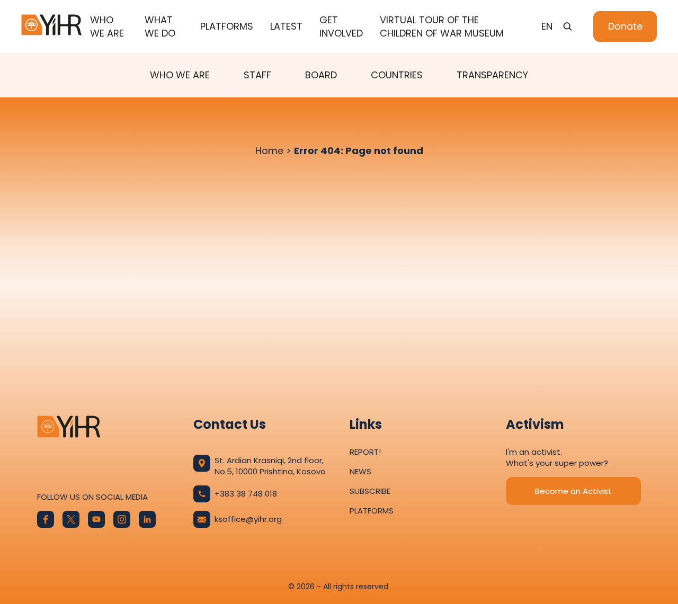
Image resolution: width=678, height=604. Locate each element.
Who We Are (107, 26)
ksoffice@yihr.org (248, 519)
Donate (625, 26)
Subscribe (370, 491)
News (360, 471)
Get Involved (341, 26)
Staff (257, 75)
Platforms (226, 26)
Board (321, 75)
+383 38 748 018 (246, 493)
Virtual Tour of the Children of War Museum (442, 26)
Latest (286, 26)
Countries (397, 75)
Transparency (492, 75)
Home (269, 150)
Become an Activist (573, 491)
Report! (365, 451)
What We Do (160, 26)
